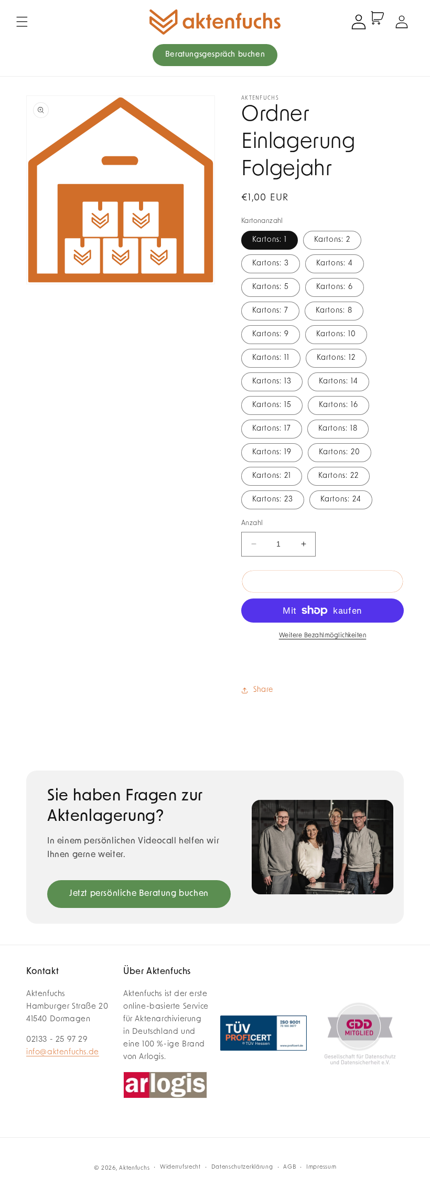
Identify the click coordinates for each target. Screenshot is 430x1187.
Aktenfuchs (134, 1168)
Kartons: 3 (270, 264)
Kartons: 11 (270, 358)
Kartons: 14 (338, 382)
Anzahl (252, 523)
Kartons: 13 (272, 382)
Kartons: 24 (340, 500)
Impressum (321, 1167)
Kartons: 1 (269, 240)
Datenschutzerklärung (242, 1167)
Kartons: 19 (272, 452)
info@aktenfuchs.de (62, 1052)
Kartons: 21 (271, 476)
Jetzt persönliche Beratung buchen (139, 894)
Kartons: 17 (271, 429)
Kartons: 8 (334, 311)
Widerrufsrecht (180, 1167)
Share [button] (263, 690)
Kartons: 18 (338, 429)
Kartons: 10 (336, 334)
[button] (22, 22)
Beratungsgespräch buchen (215, 55)
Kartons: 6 (334, 287)
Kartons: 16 (338, 405)
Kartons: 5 (270, 287)
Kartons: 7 (270, 311)
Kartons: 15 (272, 405)
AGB (289, 1167)
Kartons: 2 (332, 240)
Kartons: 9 (270, 334)
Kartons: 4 (334, 264)
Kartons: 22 (338, 476)
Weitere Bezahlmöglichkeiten (323, 636)
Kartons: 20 (339, 452)
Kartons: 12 (336, 358)
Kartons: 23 (272, 500)
